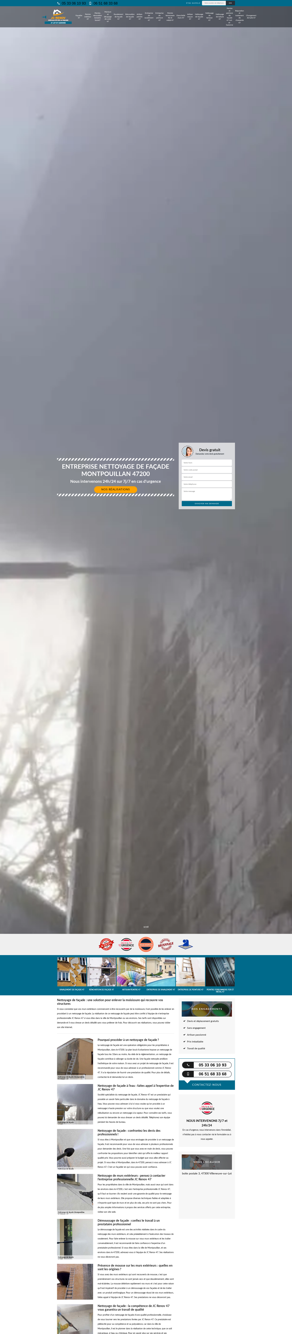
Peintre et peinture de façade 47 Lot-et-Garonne (229, 16)
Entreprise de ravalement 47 (148, 16)
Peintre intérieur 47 (87, 16)
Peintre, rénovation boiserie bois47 (97, 16)
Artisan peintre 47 (139, 16)
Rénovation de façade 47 (130, 16)
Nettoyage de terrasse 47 (209, 16)
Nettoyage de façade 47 (199, 16)
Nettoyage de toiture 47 (220, 16)
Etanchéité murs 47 (181, 17)
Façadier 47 (79, 17)
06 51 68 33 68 (105, 3)
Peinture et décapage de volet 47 (108, 16)
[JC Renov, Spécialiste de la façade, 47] (58, 16)
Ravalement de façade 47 (118, 16)
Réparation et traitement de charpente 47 (239, 17)
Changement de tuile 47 (251, 17)
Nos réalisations (115, 489)
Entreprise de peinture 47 (159, 16)
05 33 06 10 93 (73, 3)
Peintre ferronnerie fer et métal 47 (170, 16)
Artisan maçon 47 (190, 16)
